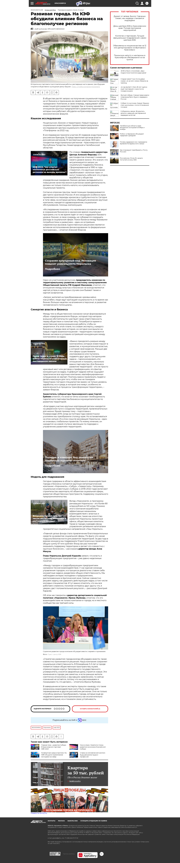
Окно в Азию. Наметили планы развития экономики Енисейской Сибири (93, 747)
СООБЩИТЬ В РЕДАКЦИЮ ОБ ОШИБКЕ (93, 821)
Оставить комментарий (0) (90, 709)
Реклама (61, 821)
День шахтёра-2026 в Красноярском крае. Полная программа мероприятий (129, 28)
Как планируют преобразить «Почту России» (134, 151)
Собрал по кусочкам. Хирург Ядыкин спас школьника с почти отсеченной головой (135, 105)
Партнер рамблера (69, 854)
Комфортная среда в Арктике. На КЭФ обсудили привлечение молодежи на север (53, 755)
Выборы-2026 (73, 821)
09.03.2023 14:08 (37, 10)
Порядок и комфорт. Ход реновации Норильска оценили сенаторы (69, 459)
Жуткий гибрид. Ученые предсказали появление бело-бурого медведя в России (135, 97)
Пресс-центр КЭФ (54, 654)
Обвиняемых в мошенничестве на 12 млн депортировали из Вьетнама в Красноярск (129, 48)
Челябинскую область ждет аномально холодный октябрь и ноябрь (132, 127)
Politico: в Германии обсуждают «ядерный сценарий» (132, 135)
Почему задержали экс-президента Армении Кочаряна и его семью (133, 143)
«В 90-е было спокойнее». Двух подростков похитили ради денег (133, 72)
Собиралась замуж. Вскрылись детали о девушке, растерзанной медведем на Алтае (133, 113)
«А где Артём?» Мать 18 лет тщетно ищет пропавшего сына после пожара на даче (134, 89)
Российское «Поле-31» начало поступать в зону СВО (131, 159)
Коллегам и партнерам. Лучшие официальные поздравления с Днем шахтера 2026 (129, 38)
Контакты (51, 821)
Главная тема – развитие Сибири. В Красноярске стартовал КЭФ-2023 (53, 747)
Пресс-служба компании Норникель (86, 87)
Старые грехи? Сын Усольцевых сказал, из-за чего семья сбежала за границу (134, 81)
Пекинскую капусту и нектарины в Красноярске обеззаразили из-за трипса (129, 57)
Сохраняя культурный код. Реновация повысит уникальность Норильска (70, 262)
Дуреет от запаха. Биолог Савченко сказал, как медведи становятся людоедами (130, 18)
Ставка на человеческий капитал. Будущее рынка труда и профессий (93, 755)
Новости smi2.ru (39, 813)
